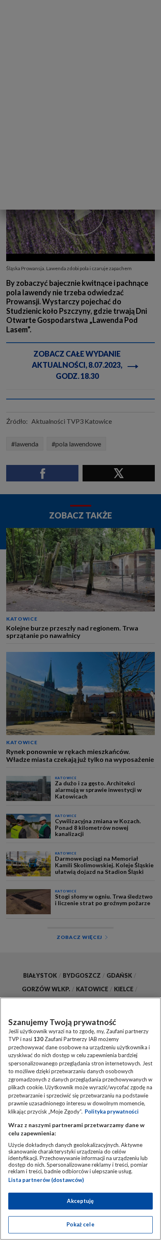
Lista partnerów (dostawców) (46, 1180)
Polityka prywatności (112, 1111)
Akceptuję (80, 1201)
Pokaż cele (80, 1224)
